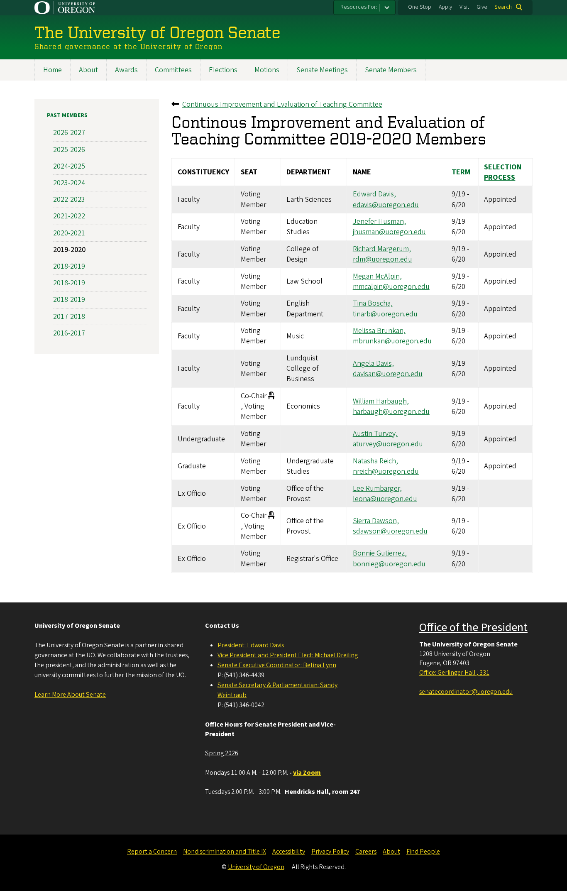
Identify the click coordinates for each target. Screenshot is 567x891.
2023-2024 (69, 183)
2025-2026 (69, 149)
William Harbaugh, (381, 401)
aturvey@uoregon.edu (388, 444)
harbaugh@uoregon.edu (391, 411)
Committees (173, 70)
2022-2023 (69, 199)
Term (461, 172)
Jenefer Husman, (379, 221)
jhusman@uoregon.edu (389, 232)
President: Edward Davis (251, 645)
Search (503, 7)
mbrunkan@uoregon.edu (392, 341)
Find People (423, 851)
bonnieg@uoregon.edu (389, 564)
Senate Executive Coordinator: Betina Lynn (277, 665)
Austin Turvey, (375, 433)
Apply (445, 7)
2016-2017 (69, 333)
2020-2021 (69, 233)
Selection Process (502, 172)
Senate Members (391, 70)
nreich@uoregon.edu (386, 471)
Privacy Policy (330, 851)
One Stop (419, 7)
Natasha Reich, (375, 461)
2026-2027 (69, 132)
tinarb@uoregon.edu (385, 314)
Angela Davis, (373, 363)
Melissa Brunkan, (379, 331)
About (88, 70)
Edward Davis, (374, 194)
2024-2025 (69, 166)
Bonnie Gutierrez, (380, 553)
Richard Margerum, (382, 249)
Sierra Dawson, (376, 521)
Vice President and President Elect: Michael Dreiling (288, 655)
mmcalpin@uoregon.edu (391, 286)
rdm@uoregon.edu (382, 259)
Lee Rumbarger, (377, 488)
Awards (126, 70)
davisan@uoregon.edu (388, 374)
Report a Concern (152, 851)
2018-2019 (69, 266)
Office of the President (473, 627)
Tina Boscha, (373, 303)
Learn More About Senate (70, 694)
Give (482, 7)
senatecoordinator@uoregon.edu (466, 691)
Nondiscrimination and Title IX (224, 851)
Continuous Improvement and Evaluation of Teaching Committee (282, 104)
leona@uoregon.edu (385, 499)
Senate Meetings (322, 70)
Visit (464, 7)
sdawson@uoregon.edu (390, 531)
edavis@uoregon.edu (386, 205)
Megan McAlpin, (377, 276)
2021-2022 (69, 216)
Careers (365, 851)
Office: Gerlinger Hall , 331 (454, 672)
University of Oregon (256, 866)
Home (52, 70)
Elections (223, 70)
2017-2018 (69, 316)
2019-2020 (69, 250)
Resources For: (358, 7)
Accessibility (288, 851)
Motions (266, 70)
